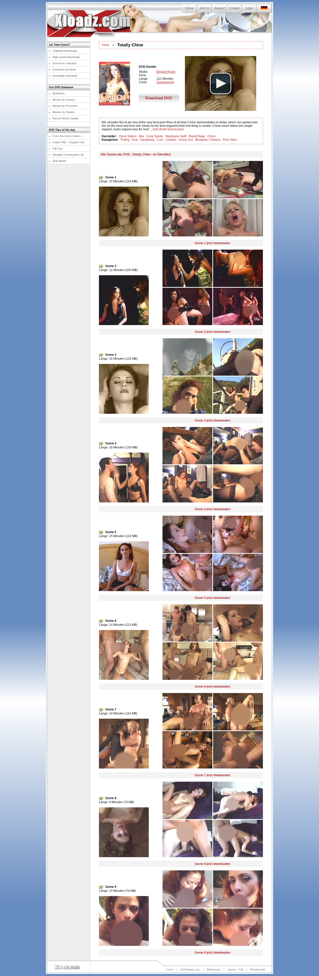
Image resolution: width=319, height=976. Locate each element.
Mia (141, 136)
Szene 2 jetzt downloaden (212, 332)
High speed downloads (66, 57)
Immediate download (65, 75)
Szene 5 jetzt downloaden (212, 598)
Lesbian (170, 139)
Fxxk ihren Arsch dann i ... (68, 136)
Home (189, 8)
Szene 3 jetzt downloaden (212, 420)
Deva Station (128, 136)
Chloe (211, 136)
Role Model (59, 160)
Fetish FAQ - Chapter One (68, 142)
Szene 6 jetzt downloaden (212, 686)
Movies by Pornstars (65, 105)
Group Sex (186, 139)
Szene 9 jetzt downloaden (212, 952)
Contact (234, 8)
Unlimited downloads (65, 50)
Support (219, 8)
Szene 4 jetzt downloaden (212, 509)
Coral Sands (154, 136)
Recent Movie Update (66, 118)
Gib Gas (58, 148)
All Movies (59, 93)
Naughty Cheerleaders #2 (68, 154)
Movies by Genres (64, 99)
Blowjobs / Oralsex (208, 139)
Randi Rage (197, 136)
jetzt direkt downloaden (168, 129)
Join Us (204, 8)
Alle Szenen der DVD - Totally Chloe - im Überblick (135, 154)
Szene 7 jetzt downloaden (212, 775)
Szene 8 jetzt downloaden (212, 864)
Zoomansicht (165, 82)
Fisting (125, 139)
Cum (160, 139)
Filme (105, 45)
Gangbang (147, 139)
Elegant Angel (166, 71)
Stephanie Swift (175, 136)
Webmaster (214, 969)
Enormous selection (65, 63)
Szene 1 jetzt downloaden (212, 243)
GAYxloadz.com (190, 969)
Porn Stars (230, 139)
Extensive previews (64, 69)
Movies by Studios (64, 112)
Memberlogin (257, 969)
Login (249, 8)
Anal (135, 139)
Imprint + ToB (235, 969)
